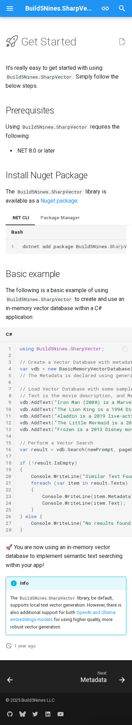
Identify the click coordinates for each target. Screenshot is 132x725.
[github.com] (9, 713)
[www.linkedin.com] (48, 713)
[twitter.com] (35, 713)
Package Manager (60, 217)
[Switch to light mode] (105, 8)
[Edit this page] (122, 42)
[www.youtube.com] (60, 713)
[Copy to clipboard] (119, 246)
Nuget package (58, 200)
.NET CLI (20, 217)
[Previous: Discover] (10, 678)
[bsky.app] (22, 713)
